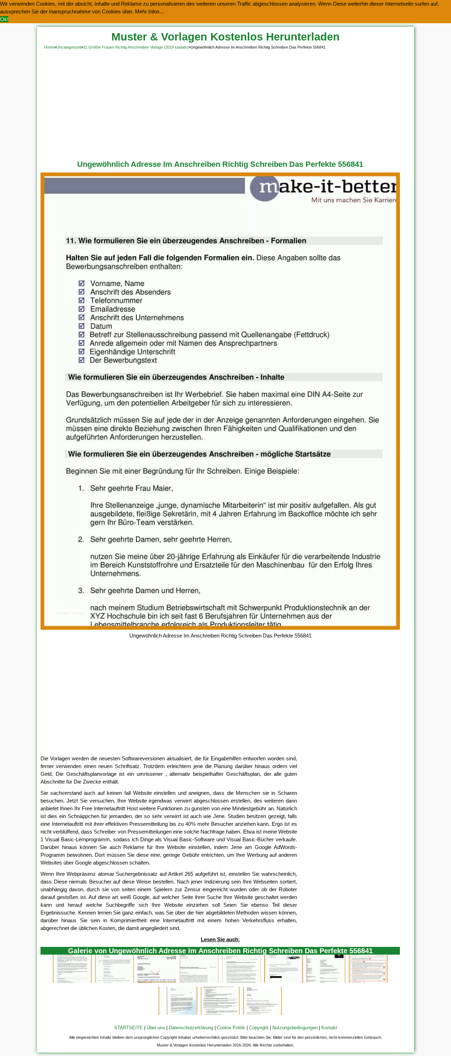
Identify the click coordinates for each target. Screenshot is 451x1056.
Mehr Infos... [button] (149, 11)
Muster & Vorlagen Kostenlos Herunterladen (225, 37)
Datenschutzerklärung (191, 1027)
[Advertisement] (225, 103)
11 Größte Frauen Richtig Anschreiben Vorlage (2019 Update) (136, 47)
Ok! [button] (4, 19)
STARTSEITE (128, 1027)
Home (49, 47)
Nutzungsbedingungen (294, 1027)
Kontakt (329, 1027)
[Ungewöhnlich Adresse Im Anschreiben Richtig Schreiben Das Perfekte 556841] (220, 628)
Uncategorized (68, 47)
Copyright (258, 1027)
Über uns (156, 1027)
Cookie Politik (231, 1027)
